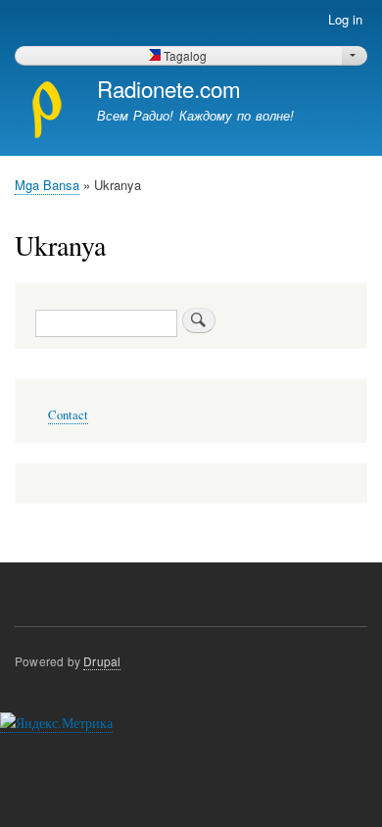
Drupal (101, 661)
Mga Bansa (47, 184)
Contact (68, 415)
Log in (345, 19)
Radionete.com (169, 88)
